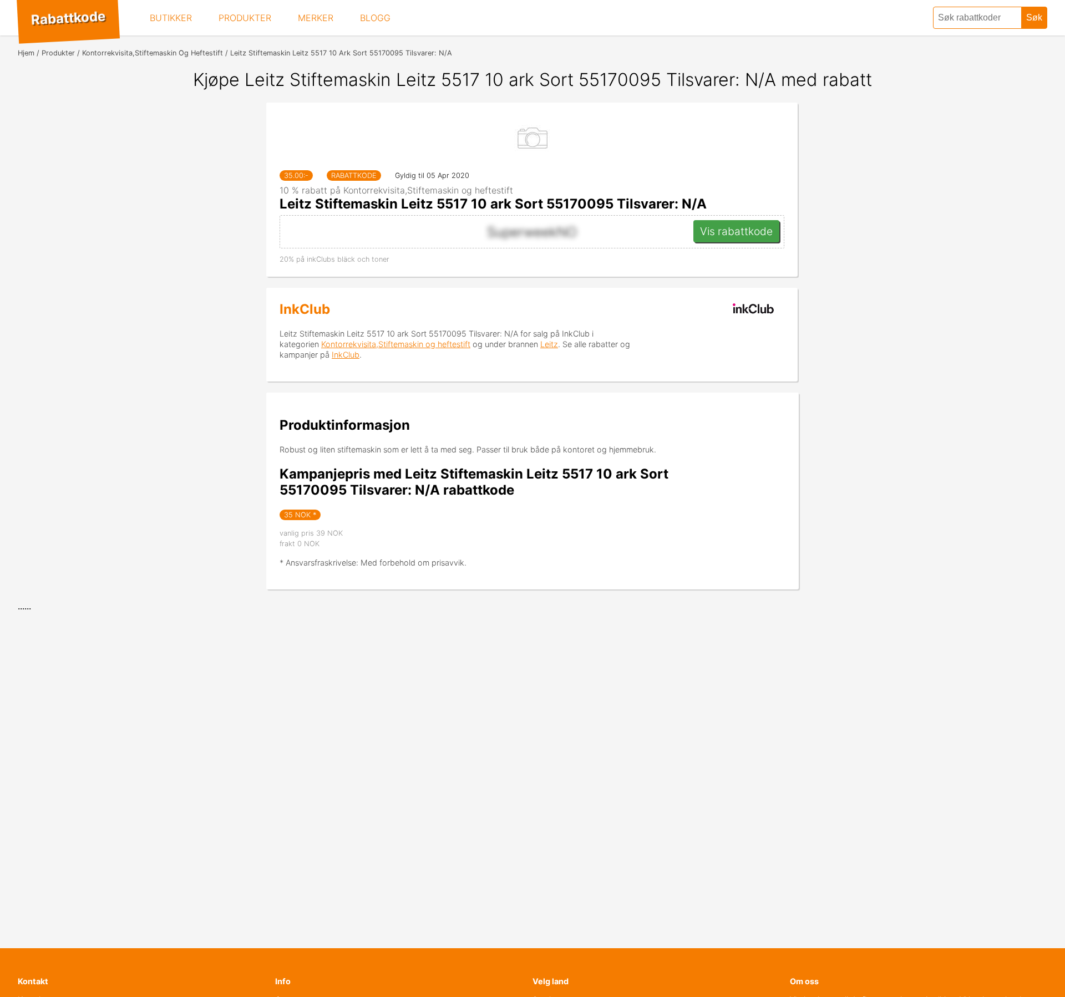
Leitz (549, 344)
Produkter (245, 17)
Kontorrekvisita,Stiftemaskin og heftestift (395, 344)
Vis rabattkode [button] (736, 231)
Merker (315, 17)
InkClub (305, 309)
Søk (1034, 17)
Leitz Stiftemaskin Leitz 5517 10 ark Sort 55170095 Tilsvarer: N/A (493, 204)
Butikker (171, 17)
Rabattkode (68, 18)
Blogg (375, 17)
